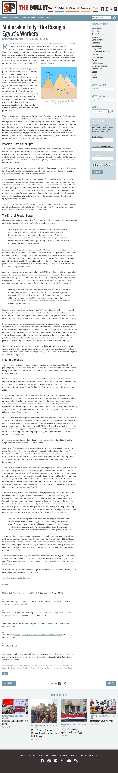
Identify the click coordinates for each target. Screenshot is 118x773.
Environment (97, 40)
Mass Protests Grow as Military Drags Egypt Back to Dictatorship (44, 733)
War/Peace (96, 77)
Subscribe (32, 17)
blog (27, 578)
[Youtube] (69, 761)
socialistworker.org (41, 657)
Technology (97, 69)
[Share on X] (64, 684)
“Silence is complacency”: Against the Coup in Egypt (71, 731)
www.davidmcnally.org (64, 668)
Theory (95, 72)
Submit (23, 17)
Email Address (97, 137)
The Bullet (59, 8)
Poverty (95, 60)
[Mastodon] (55, 761)
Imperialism (97, 46)
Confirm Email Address (101, 146)
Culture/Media (98, 34)
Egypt (5, 674)
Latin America (97, 57)
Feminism (96, 43)
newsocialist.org (25, 657)
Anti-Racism (97, 28)
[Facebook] (102, 9)
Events (95, 8)
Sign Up (97, 172)
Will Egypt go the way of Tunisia (25, 593)
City (96, 155)
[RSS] (115, 9)
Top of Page (93, 755)
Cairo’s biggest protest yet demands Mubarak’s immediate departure (38, 634)
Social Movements (99, 66)
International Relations (12, 39)
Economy (96, 37)
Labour (95, 54)
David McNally (45, 39)
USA (94, 75)
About (50, 8)
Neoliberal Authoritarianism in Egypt (15, 722)
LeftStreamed (72, 8)
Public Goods (97, 63)
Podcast (53, 755)
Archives (41, 17)
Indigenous (96, 49)
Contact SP (74, 755)
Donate (49, 17)
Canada (95, 31)
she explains (61, 512)
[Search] (114, 17)
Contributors (13, 17)
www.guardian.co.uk (19, 604)
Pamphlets (85, 8)
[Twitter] (110, 9)
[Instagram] (106, 9)
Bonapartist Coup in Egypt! (101, 721)
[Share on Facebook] (59, 684)
